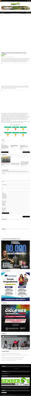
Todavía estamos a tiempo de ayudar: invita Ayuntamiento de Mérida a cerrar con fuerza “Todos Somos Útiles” (15, 355)
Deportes (3, 55)
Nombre (3, 181)
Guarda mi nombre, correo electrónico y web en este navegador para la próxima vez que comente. (4, 196)
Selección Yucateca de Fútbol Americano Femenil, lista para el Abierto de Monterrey (5, 152)
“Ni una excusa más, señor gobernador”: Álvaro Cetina (9, 360)
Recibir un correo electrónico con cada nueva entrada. (4, 209)
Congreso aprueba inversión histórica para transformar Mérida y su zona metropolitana (13, 357)
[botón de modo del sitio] (27, 12)
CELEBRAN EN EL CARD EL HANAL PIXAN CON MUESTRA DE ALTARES (15, 164)
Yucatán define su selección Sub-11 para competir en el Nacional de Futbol (5, 164)
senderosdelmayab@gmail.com (5, 373)
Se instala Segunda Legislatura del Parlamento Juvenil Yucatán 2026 (11, 353)
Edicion (7, 166)
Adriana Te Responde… (26, 152)
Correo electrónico (4, 185)
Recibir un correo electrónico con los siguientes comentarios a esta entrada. (4, 203)
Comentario (3, 173)
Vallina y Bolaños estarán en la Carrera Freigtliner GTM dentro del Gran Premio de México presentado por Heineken (25, 163)
